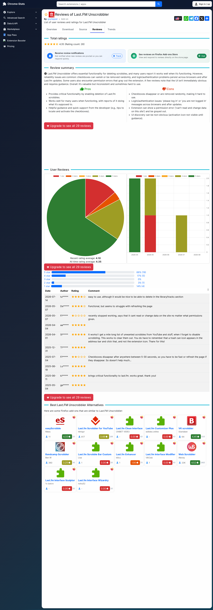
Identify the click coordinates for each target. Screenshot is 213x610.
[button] (202, 4)
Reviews (97, 29)
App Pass (12, 35)
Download (68, 29)
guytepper (53, 19)
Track (118, 56)
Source (83, 29)
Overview (52, 29)
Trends (111, 29)
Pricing (10, 46)
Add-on (64, 19)
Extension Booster (16, 40)
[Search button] (158, 4)
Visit (203, 56)
